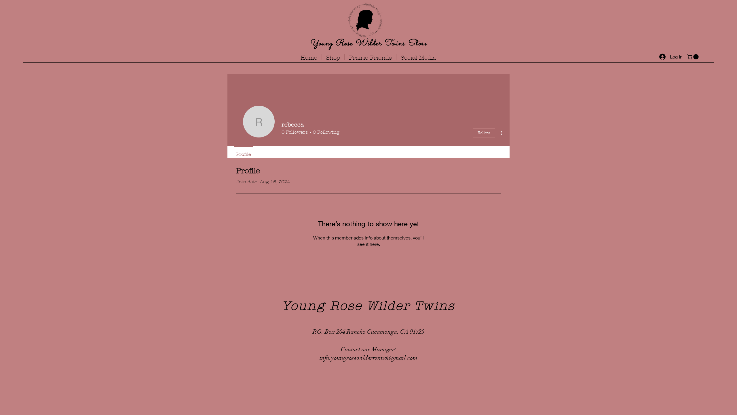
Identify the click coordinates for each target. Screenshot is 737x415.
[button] (693, 56)
